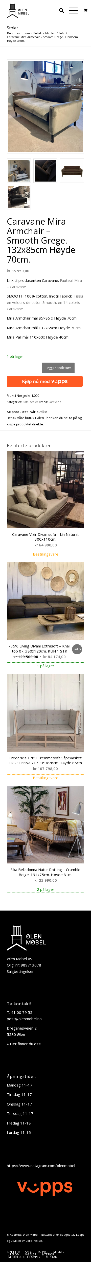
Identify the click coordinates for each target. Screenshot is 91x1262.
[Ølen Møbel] (38, 10)
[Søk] (59, 10)
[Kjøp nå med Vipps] (45, 380)
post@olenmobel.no (24, 1018)
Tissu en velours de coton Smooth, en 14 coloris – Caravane (45, 302)
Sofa (26, 402)
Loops (80, 1234)
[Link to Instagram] (80, 1246)
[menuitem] (59, 10)
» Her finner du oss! (24, 1043)
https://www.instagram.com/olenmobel (41, 1165)
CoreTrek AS (34, 1241)
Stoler (12, 28)
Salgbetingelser (20, 971)
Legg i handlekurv (58, 368)
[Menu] (71, 10)
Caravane (55, 402)
